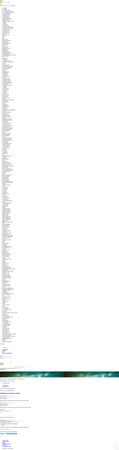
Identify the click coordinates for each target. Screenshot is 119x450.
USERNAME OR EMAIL (5, 421)
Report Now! (2, 369)
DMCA (3, 442)
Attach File (2, 409)
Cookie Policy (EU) (6, 446)
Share (3, 375)
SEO (3, 352)
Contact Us (4, 445)
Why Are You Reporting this (7, 368)
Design (4, 350)
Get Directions (5, 385)
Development (5, 349)
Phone (1, 404)
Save (3, 376)
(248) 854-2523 (5, 386)
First (1, 395)
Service (4, 378)
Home (1, 378)
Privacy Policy (5, 440)
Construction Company (11, 378)
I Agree (2, 425)
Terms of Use (5, 441)
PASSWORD (3, 422)
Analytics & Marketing (7, 353)
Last (1, 397)
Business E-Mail (14, 399)
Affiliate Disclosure (6, 444)
